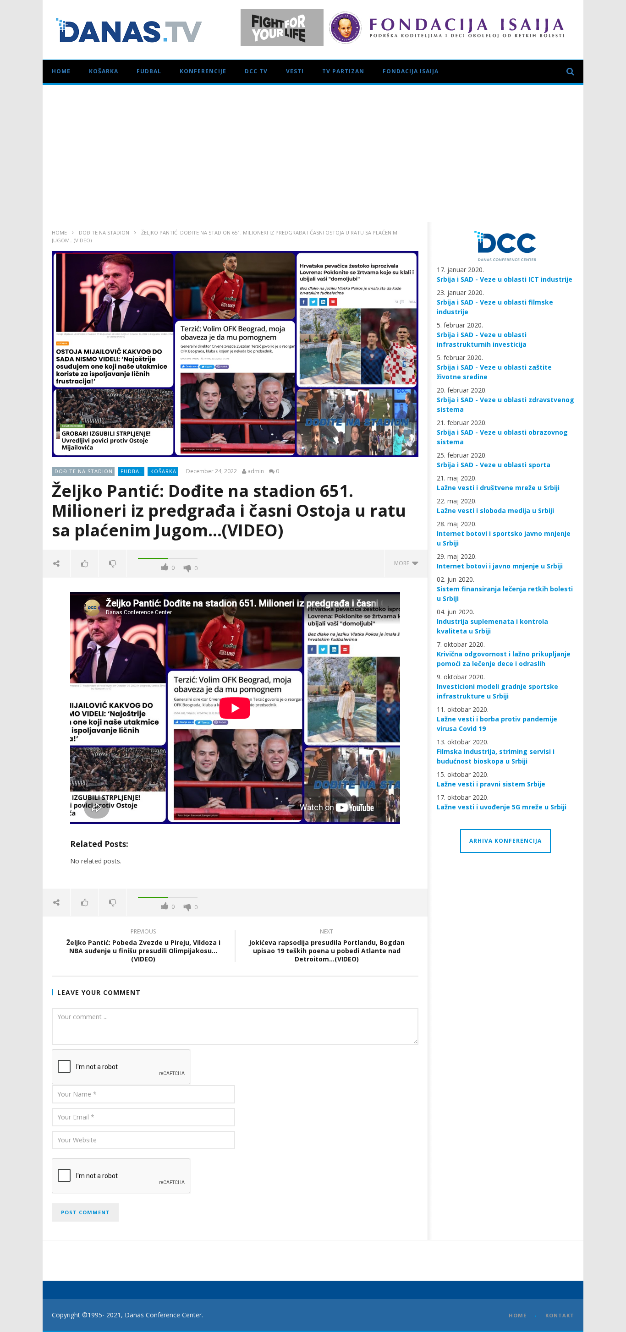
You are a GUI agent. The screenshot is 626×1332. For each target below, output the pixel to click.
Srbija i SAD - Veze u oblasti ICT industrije (504, 279)
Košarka (103, 71)
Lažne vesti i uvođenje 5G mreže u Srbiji (501, 806)
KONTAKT (559, 1315)
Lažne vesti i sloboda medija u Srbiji (495, 510)
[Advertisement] (313, 153)
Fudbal (149, 71)
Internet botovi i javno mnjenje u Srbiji (500, 566)
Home (61, 71)
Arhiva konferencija (505, 841)
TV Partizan (343, 71)
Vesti (295, 71)
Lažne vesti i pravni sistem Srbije (491, 784)
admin (255, 471)
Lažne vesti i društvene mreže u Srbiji (498, 487)
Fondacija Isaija (411, 71)
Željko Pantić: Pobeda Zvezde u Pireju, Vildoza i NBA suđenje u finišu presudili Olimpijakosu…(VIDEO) (143, 947)
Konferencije (203, 71)
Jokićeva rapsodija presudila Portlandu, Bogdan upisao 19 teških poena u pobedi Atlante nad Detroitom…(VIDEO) (327, 947)
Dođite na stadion (104, 232)
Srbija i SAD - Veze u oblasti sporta (493, 464)
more (403, 563)
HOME (518, 1315)
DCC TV (256, 71)
